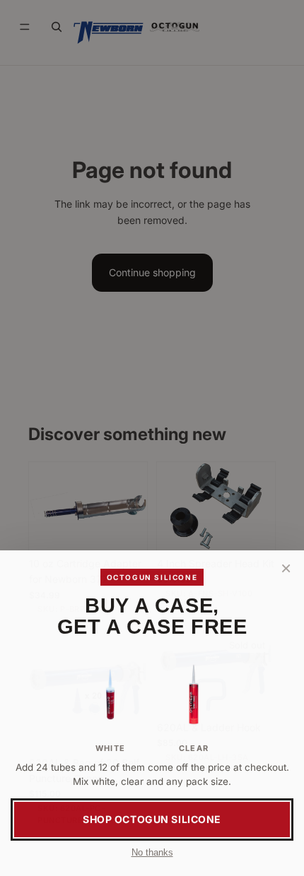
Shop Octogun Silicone (152, 819)
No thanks (152, 853)
